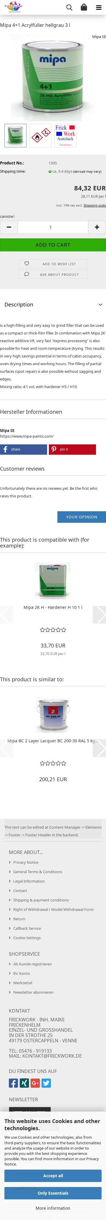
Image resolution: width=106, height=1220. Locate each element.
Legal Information (29, 881)
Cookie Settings (27, 937)
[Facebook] (14, 1085)
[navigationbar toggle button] (98, 7)
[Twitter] (47, 1085)
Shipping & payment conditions (41, 900)
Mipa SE (99, 36)
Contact (20, 890)
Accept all (53, 1175)
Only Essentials (53, 1193)
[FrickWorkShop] (12, 7)
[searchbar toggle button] (69, 7)
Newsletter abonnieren (33, 992)
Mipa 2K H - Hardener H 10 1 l (53, 607)
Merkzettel (22, 982)
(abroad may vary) (87, 171)
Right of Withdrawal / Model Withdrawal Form (53, 909)
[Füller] (53, 77)
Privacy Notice (25, 862)
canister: (7, 216)
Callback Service (27, 928)
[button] (9, 227)
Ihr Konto (21, 973)
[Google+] (36, 1085)
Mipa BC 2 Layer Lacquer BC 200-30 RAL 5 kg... (53, 740)
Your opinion (81, 517)
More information (53, 1208)
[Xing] (25, 1085)
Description (18, 304)
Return (19, 918)
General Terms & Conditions (37, 871)
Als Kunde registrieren (32, 964)
